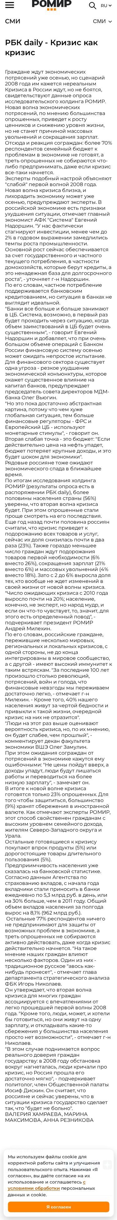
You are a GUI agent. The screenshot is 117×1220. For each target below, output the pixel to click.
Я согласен (58, 1206)
